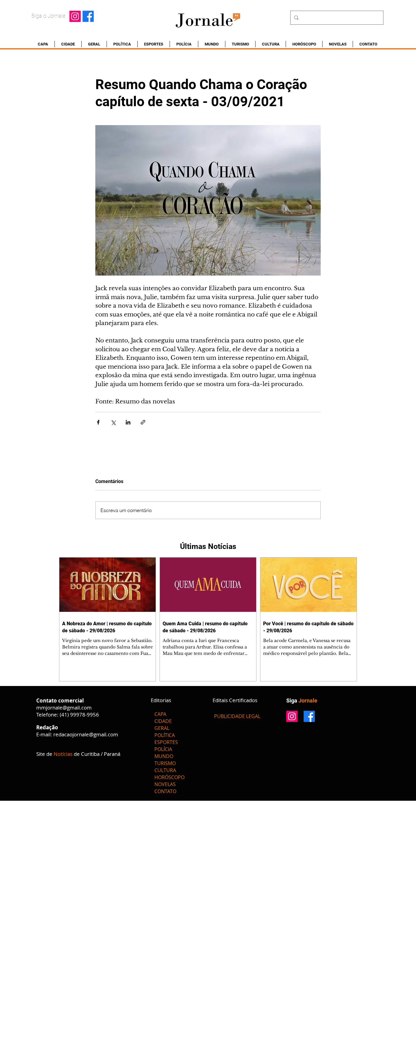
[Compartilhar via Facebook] (98, 422)
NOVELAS (165, 784)
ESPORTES (166, 742)
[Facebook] (88, 16)
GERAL (161, 728)
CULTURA (165, 770)
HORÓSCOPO (169, 777)
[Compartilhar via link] (143, 422)
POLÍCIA (163, 749)
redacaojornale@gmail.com (85, 734)
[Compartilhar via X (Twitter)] (113, 422)
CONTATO (165, 791)
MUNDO (163, 756)
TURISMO (165, 763)
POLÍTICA (164, 735)
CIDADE (163, 721)
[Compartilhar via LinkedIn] (128, 422)
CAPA (160, 714)
